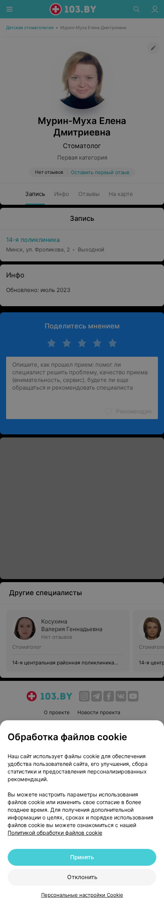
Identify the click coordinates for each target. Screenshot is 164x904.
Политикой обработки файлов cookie (55, 832)
